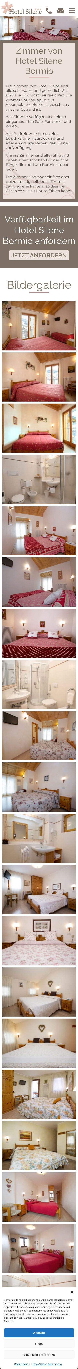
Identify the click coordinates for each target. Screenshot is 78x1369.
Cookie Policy (22, 1363)
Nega (39, 1344)
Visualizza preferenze (39, 1355)
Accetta (39, 1333)
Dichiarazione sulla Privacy (47, 1363)
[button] (72, 1292)
